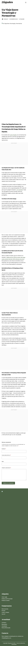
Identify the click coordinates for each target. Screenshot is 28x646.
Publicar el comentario (8, 483)
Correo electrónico (6, 455)
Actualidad (21, 19)
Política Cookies (6, 600)
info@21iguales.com (6, 638)
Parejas (3, 610)
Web (3, 461)
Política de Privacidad (7, 599)
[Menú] (25, 2)
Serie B (3, 614)
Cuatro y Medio (5, 612)
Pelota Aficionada (6, 627)
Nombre (4, 449)
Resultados (4, 624)
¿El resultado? (19, 190)
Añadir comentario (6, 467)
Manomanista (5, 609)
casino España (13, 135)
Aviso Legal (4, 597)
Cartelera (4, 622)
